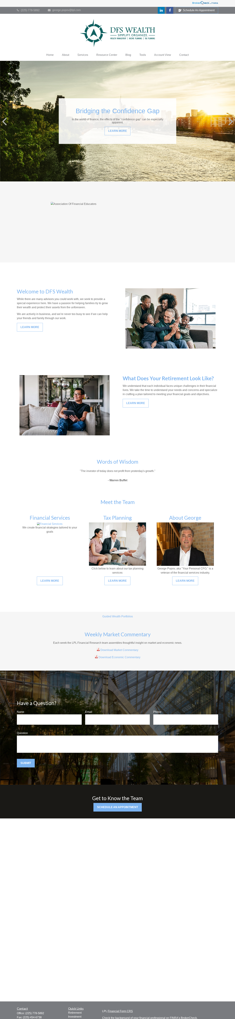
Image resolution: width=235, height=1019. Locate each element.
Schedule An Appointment (199, 10)
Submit (25, 763)
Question (22, 733)
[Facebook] (169, 10)
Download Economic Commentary (119, 657)
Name (20, 711)
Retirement (75, 1012)
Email (88, 711)
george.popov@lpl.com (66, 10)
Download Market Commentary (119, 650)
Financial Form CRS (120, 1011)
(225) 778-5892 (30, 10)
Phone (157, 711)
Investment (74, 1016)
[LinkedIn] (161, 10)
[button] (50, 55)
